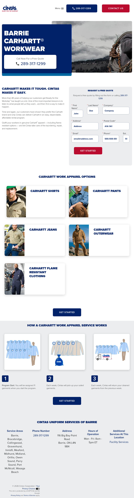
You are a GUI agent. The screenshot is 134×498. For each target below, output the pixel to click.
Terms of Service (29, 495)
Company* (108, 105)
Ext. (124, 133)
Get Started (88, 150)
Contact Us (115, 8)
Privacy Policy (15, 495)
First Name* (75, 107)
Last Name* (93, 105)
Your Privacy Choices (31, 487)
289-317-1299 (33, 63)
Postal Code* (109, 120)
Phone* (107, 133)
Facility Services (119, 442)
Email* (76, 133)
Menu (59, 9)
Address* (77, 120)
